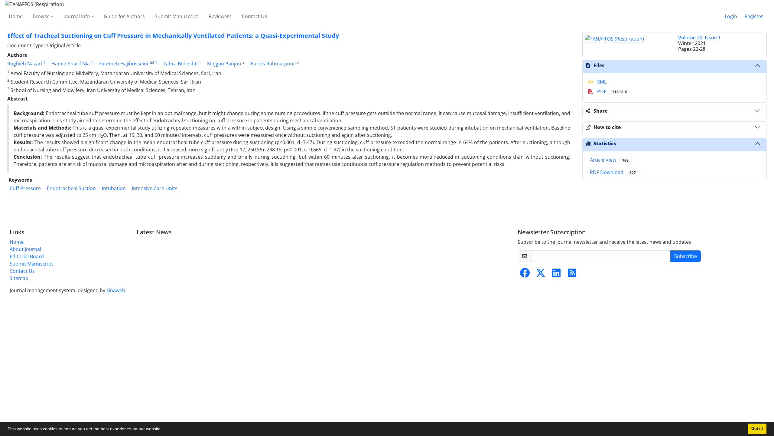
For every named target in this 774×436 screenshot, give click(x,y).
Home (16, 16)
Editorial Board (27, 256)
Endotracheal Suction (71, 188)
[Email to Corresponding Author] (151, 62)
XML (601, 81)
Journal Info (76, 16)
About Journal (25, 249)
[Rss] (572, 274)
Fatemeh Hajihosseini (123, 63)
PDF (611, 91)
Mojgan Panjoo (224, 63)
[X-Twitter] (540, 274)
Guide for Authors (124, 16)
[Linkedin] (556, 274)
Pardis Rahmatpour (273, 63)
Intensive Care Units (154, 188)
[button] (164, 430)
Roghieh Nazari (24, 63)
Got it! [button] (757, 429)
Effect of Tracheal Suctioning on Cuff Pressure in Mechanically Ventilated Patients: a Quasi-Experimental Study (173, 35)
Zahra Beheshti (180, 63)
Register (753, 16)
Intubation (114, 188)
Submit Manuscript (176, 16)
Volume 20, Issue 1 (699, 37)
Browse (41, 16)
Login (731, 16)
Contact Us (254, 16)
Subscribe (685, 256)
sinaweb (115, 290)
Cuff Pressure (25, 188)
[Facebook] (525, 274)
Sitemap (19, 278)
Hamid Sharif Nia (70, 63)
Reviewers (220, 16)
